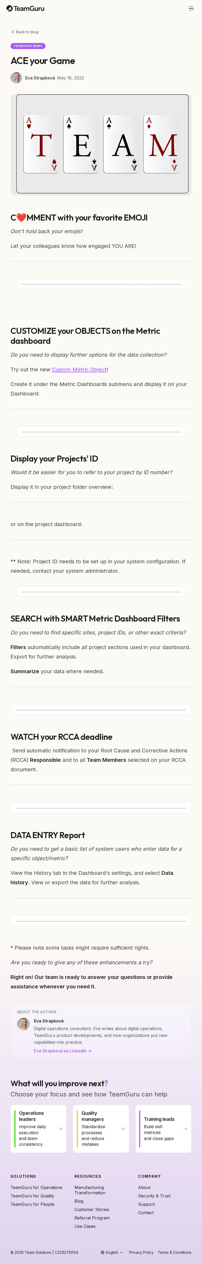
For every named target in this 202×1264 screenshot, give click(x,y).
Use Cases (84, 1226)
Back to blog (27, 32)
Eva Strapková (40, 78)
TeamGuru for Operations (36, 1187)
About (144, 1187)
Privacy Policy (141, 1252)
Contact (146, 1212)
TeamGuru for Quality (32, 1195)
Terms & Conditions (174, 1252)
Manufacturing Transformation (89, 1190)
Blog (78, 1201)
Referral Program (92, 1217)
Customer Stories (91, 1209)
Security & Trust (154, 1195)
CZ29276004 (66, 1252)
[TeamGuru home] (25, 8)
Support (146, 1204)
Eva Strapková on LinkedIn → (63, 1050)
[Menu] (191, 8)
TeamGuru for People (32, 1204)
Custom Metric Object (79, 369)
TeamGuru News (28, 45)
